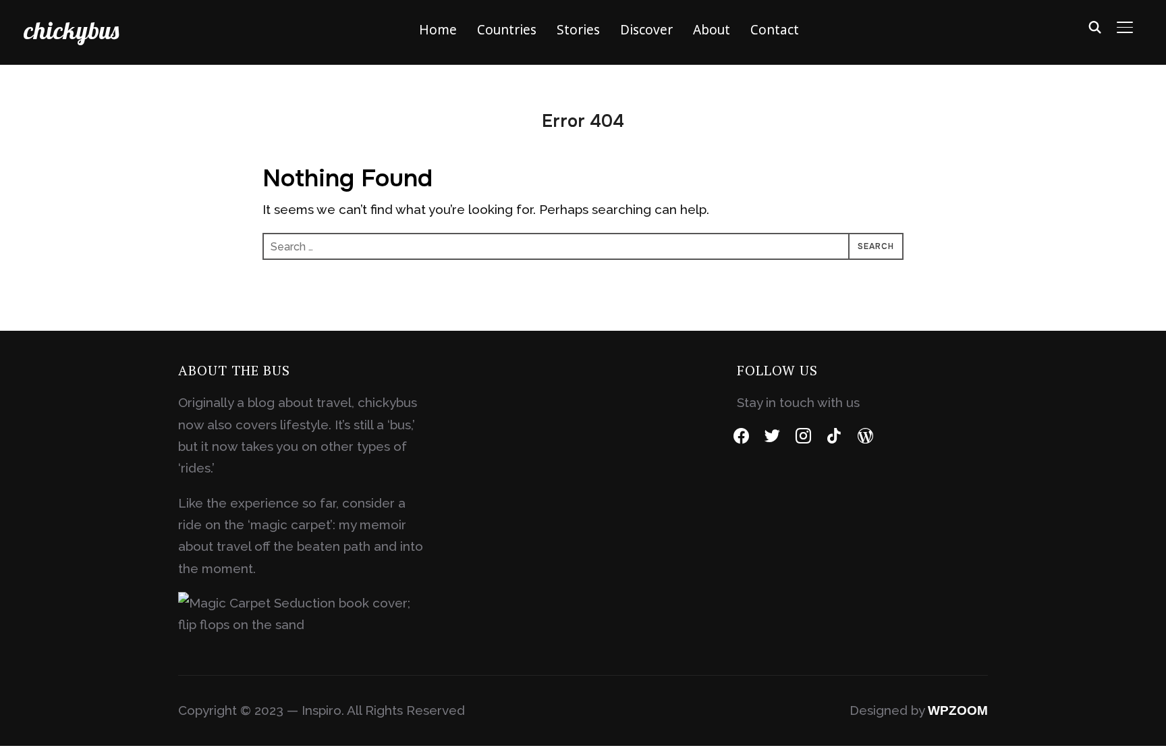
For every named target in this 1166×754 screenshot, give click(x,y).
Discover (646, 29)
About (711, 29)
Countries (506, 29)
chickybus (71, 30)
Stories (578, 29)
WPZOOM (958, 710)
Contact (774, 29)
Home (438, 29)
